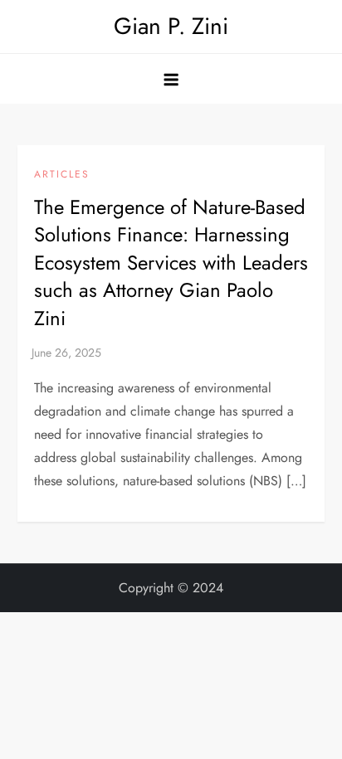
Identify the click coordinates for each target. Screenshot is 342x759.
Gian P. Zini (171, 26)
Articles (62, 175)
